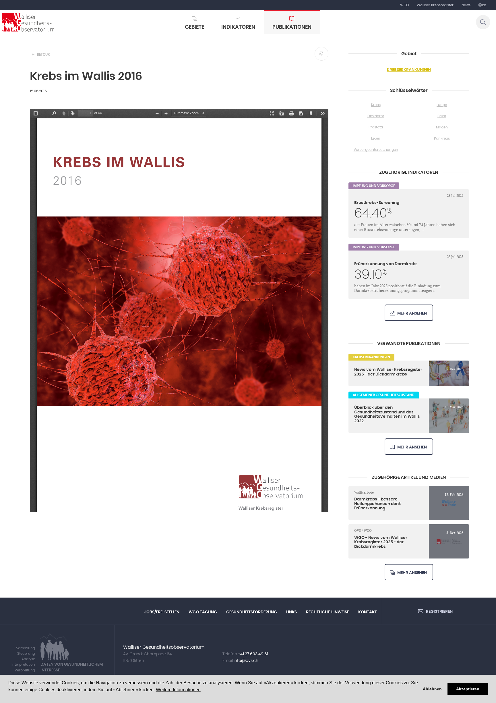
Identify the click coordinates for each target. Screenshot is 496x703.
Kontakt (367, 612)
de (484, 5)
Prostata (376, 127)
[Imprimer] (321, 54)
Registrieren (439, 612)
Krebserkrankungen (409, 70)
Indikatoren (238, 27)
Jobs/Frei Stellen (161, 612)
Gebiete (194, 27)
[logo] (28, 22)
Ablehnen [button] (432, 689)
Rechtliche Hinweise (327, 612)
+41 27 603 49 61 (253, 654)
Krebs (376, 105)
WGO (404, 5)
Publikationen (291, 27)
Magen (442, 127)
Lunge (442, 105)
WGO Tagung (203, 612)
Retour (43, 54)
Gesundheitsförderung (251, 612)
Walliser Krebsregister (435, 5)
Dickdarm (375, 116)
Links (291, 612)
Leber (375, 138)
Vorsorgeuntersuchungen (376, 149)
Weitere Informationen (178, 689)
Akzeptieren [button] (467, 689)
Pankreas (442, 138)
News (466, 5)
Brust (441, 116)
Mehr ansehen (412, 313)
